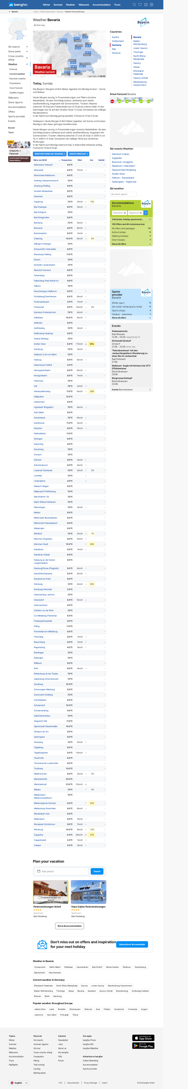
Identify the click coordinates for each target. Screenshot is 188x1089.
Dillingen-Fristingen (42, 244)
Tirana (75, 1014)
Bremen (37, 996)
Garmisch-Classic (120, 154)
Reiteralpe (38, 658)
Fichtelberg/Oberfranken (45, 296)
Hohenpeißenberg (42, 391)
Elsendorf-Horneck (42, 270)
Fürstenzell (39, 307)
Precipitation (15, 83)
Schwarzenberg (41, 710)
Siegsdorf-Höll (40, 721)
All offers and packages (123, 228)
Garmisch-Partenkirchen (45, 312)
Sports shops (118, 310)
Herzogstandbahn (42, 370)
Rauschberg (39, 642)
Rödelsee (68, 967)
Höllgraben (39, 396)
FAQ (60, 1056)
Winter (46, 4)
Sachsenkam (82, 967)
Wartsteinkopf (40, 784)
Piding (37, 626)
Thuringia (138, 52)
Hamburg (57, 996)
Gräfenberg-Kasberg (43, 333)
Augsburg (38, 202)
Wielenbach (39, 819)
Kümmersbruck (41, 465)
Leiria (51, 1009)
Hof (35, 386)
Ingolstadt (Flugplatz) (43, 407)
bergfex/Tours (89, 1040)
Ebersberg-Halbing (42, 254)
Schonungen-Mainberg (44, 689)
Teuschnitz (39, 758)
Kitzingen (38, 439)
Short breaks (118, 239)
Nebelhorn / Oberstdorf (123, 165)
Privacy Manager (90, 1083)
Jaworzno (38, 1014)
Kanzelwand (39, 418)
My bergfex (63, 1052)
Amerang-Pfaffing (42, 186)
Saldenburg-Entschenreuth (46, 679)
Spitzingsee (39, 737)
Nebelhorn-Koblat (42, 555)
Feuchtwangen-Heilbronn (45, 291)
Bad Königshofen (41, 217)
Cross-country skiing (42, 1052)
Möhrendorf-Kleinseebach (45, 523)
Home (35, 12)
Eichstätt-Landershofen (44, 265)
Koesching (38, 444)
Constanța (132, 1009)
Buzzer (11, 127)
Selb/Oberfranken (42, 716)
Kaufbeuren (39, 423)
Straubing (38, 742)
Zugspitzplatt (40, 840)
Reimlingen (39, 652)
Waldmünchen (40, 774)
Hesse (136, 67)
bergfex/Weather (90, 1048)
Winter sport (118, 302)
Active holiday (119, 232)
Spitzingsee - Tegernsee (124, 181)
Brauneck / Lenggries (122, 162)
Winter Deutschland (47, 12)
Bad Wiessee (118, 334)
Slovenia (116, 53)
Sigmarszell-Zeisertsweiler (46, 726)
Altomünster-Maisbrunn (44, 175)
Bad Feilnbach (119, 359)
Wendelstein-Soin (42, 814)
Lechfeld (38, 475)
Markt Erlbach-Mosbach (45, 502)
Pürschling (38, 637)
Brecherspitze (40, 233)
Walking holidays (120, 236)
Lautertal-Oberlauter (43, 470)
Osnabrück (119, 1009)
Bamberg (38, 223)
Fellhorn (37, 286)
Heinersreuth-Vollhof (43, 365)
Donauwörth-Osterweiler (45, 249)
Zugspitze (38, 835)
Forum (61, 1060)
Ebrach (37, 259)
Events (122, 389)
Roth (36, 668)
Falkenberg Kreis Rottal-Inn (46, 281)
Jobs (60, 1044)
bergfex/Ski (88, 1044)
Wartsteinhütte (40, 779)
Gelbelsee (38, 317)
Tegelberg (38, 747)
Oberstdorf (39, 600)
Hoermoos (38, 381)
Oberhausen (74, 1009)
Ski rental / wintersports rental (127, 306)
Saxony (137, 63)
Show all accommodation (70, 926)
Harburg (37, 360)
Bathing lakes (39, 1073)
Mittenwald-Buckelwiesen (45, 518)
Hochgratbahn (40, 375)
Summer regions (40, 1044)
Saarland (92, 991)
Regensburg (39, 647)
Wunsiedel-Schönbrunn (44, 824)
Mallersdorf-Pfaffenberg (45, 491)
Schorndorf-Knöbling (43, 695)
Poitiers (107, 1009)
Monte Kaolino (112, 967)
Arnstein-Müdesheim (43, 191)
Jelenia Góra (39, 1009)
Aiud (98, 1009)
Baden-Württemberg (43, 991)
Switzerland (118, 41)
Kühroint (37, 460)
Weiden (37, 789)
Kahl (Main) (39, 412)
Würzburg (38, 829)
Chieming (38, 238)
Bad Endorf (97, 967)
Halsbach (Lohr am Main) (45, 354)
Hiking (36, 1060)
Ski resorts (38, 1040)
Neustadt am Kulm (42, 579)
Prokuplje (64, 1014)
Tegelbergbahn (41, 753)
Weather (70, 4)
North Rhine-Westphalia (66, 985)
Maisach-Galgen (41, 486)
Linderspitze (39, 481)
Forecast (13, 69)
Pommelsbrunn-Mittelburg (46, 631)
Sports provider (90, 1068)
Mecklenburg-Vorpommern (120, 985)
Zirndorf (116, 343)
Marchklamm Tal (41, 497)
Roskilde (62, 1009)
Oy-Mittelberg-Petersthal (45, 616)
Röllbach (38, 663)
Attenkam (38, 196)
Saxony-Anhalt (140, 78)
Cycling (36, 1068)
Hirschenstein (55, 972)
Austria (115, 37)
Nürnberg (38, 584)
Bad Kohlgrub (40, 212)
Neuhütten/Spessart (43, 573)
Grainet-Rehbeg (41, 338)
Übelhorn (127, 967)
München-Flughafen (43, 539)
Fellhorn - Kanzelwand (123, 177)
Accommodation (102, 4)
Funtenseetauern (41, 302)
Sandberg (38, 684)
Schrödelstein (40, 700)
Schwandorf (39, 705)
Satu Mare (51, 1014)
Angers (144, 1009)
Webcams (84, 4)
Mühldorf (38, 533)
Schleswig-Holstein (140, 991)
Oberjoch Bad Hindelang (124, 169)
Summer (58, 4)
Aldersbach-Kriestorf (43, 165)
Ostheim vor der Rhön (44, 610)
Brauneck (38, 228)
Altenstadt (38, 170)
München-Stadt (41, 544)
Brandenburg (122, 991)
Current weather (17, 74)
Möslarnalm (39, 528)
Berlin (47, 996)
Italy (114, 49)
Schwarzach (40, 967)
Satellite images (16, 92)
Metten (37, 512)
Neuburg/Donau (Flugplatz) (46, 568)
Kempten (38, 428)
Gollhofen (38, 323)
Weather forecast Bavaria (49, 154)
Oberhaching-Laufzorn (44, 594)
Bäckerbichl (39, 972)
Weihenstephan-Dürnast (45, 803)
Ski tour (36, 1048)
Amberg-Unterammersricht (46, 180)
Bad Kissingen (40, 207)
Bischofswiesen (119, 371)
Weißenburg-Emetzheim (45, 808)
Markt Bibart (55, 967)
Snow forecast (15, 88)
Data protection (73, 1083)
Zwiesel (37, 845)
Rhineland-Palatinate (43, 985)
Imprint (104, 1083)
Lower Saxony (140, 48)
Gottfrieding (39, 328)
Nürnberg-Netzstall (43, 589)
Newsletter (63, 1040)
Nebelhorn (38, 549)
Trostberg (38, 768)
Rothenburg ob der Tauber (46, 673)
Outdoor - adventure (122, 314)
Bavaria (60, 12)
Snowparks (38, 1056)
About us (62, 1048)
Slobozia (88, 1009)
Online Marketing (90, 1060)
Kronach (37, 454)
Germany (116, 45)
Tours (117, 4)
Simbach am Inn (41, 731)
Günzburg (38, 349)
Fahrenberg (39, 275)
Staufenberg (140, 967)
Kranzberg (38, 449)
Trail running (39, 1064)
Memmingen (39, 507)
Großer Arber (40, 344)
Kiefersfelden (40, 433)
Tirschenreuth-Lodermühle (46, 763)
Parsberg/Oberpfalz (43, 621)
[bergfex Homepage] (18, 5)
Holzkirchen (39, 402)
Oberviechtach (40, 605)
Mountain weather (17, 78)
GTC (60, 1083)
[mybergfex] (152, 5)
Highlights (13, 1064)
